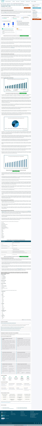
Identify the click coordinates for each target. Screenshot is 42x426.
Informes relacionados (35, 18)
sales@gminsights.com (34, 417)
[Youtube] (40, 423)
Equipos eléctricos (8, 3)
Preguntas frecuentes (35, 16)
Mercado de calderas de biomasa (5, 407)
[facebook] (38, 423)
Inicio (1, 3)
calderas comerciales (19, 268)
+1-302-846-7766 (33, 415)
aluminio (19, 49)
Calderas (12, 3)
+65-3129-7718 (33, 416)
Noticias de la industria (35, 15)
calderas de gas (12, 47)
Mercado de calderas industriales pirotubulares (22, 408)
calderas (5, 12)
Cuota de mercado (34, 13)
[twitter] (36, 423)
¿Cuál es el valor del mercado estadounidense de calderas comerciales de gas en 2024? (11, 328)
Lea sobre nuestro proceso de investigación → (5, 402)
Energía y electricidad (4, 3)
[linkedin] (34, 423)
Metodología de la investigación (36, 17)
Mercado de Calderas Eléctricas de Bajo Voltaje (22, 407)
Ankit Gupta (25, 319)
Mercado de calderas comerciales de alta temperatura (8, 408)
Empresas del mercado (35, 14)
